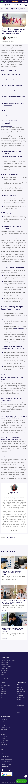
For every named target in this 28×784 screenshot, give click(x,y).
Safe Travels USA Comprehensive (8, 660)
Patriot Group (20, 695)
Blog (2, 687)
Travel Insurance (10, 537)
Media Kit (3, 702)
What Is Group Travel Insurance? (12, 74)
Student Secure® (4, 676)
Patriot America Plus (5, 664)
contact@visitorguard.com (6, 759)
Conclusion (7, 116)
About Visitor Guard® (5, 685)
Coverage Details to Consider (11, 90)
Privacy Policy (4, 691)
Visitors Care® (20, 687)
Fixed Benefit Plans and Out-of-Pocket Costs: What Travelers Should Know (13, 572)
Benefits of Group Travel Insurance (13, 80)
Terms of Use (4, 695)
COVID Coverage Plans (6, 723)
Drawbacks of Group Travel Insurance (13, 85)
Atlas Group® (20, 709)
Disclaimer (3, 693)
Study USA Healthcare (22, 703)
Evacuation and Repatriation (7, 678)
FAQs (5, 110)
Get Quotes (15, 1)
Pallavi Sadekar (12, 37)
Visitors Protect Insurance (6, 666)
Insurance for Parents (5, 727)
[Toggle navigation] (26, 5)
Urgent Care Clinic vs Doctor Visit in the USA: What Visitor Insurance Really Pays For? (13, 602)
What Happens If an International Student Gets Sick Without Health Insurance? (12, 629)
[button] (24, 1)
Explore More (4, 583)
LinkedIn (14, 530)
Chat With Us (6, 1)
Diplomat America (5, 670)
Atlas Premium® (20, 689)
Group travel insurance (6, 126)
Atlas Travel (3, 672)
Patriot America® (4, 662)
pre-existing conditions (19, 328)
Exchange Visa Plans (5, 725)
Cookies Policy (4, 697)
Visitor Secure (4, 674)
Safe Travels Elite (21, 697)
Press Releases (4, 699)
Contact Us (3, 689)
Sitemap (3, 704)
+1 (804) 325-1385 (5, 756)
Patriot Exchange (4, 668)
